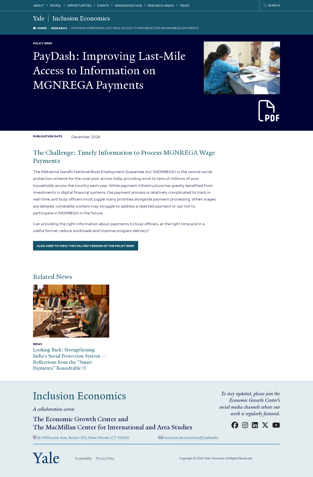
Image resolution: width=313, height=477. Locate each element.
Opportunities (79, 5)
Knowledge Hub (128, 5)
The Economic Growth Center (74, 419)
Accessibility (83, 458)
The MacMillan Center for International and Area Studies (112, 427)
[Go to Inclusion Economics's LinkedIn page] (255, 425)
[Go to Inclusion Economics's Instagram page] (245, 425)
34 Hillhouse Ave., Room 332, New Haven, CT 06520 (82, 437)
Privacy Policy (105, 458)
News (184, 5)
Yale (46, 458)
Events (103, 5)
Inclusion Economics (81, 18)
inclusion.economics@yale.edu (190, 437)
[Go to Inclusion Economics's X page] (265, 425)
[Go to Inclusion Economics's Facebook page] (234, 425)
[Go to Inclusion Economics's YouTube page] (276, 425)
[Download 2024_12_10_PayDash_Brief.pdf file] (269, 111)
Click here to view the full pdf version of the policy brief (85, 246)
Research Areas (161, 5)
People (55, 5)
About (38, 5)
